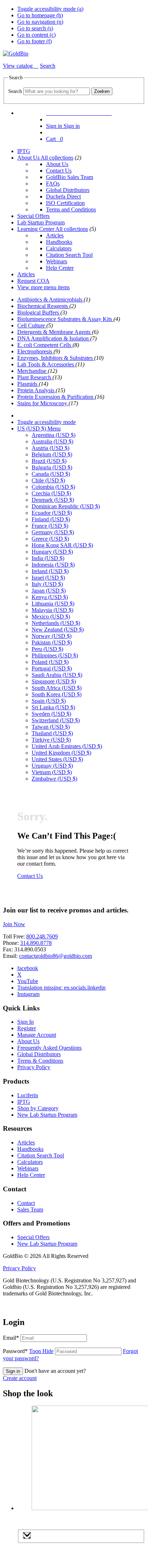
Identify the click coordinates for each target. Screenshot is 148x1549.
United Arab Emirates (67, 746)
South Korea (57, 694)
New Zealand (58, 629)
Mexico (51, 616)
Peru (47, 649)
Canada (51, 474)
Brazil (49, 461)
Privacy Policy (33, 1067)
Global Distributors (67, 190)
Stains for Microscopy (43, 403)
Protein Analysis (36, 390)
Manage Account (36, 1035)
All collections (57, 158)
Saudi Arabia (57, 675)
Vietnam (52, 772)
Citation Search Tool (69, 255)
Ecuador (52, 513)
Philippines (55, 655)
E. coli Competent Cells (45, 345)
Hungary (52, 552)
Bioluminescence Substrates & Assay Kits (65, 319)
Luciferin (27, 1095)
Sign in (13, 1371)
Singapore (54, 681)
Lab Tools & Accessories (46, 364)
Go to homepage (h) (40, 15)
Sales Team (30, 1209)
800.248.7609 (42, 936)
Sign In (25, 1022)
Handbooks (59, 242)
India (48, 558)
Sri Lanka (53, 707)
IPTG (23, 151)
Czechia (51, 493)
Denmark (53, 500)
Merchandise (32, 371)
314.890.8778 (36, 943)
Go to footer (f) (34, 41)
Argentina (53, 435)
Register (26, 1028)
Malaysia (52, 610)
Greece (50, 539)
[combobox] (56, 91)
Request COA (33, 281)
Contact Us (58, 171)
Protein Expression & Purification (56, 397)
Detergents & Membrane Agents (54, 332)
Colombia (53, 487)
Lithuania (53, 604)
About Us (29, 158)
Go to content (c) (36, 35)
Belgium (52, 454)
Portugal (52, 668)
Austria (50, 448)
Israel (48, 578)
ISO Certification (65, 203)
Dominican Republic (66, 506)
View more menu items (43, 287)
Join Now (14, 924)
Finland (51, 519)
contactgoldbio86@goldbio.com (55, 956)
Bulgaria (52, 467)
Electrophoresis (35, 351)
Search (15, 91)
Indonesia (53, 565)
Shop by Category (38, 1108)
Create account (20, 1378)
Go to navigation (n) (40, 22)
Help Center (60, 268)
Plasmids (28, 384)
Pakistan (52, 642)
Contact (26, 1203)
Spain (49, 701)
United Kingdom (61, 753)
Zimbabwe (54, 779)
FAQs (53, 183)
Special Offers (33, 216)
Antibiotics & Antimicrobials (50, 299)
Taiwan (51, 727)
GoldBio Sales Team (69, 177)
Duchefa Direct (63, 196)
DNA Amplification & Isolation (53, 338)
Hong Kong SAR (62, 545)
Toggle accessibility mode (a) (50, 9)
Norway (51, 636)
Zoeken (102, 91)
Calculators (58, 248)
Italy (47, 584)
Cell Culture (31, 325)
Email (11, 1338)
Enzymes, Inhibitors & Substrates (55, 358)
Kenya (50, 597)
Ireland (50, 571)
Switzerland (56, 720)
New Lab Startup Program (47, 1115)
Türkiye (51, 740)
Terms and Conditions (71, 209)
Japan (49, 591)
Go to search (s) (35, 28)
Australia (52, 441)
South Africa (57, 688)
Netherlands (56, 623)
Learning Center (36, 229)
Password (28, 1351)
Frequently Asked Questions (49, 1048)
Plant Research (34, 377)
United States (57, 759)
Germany (53, 532)
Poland (50, 662)
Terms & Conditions (40, 1061)
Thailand (52, 733)
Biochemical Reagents (43, 306)
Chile (48, 480)
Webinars (56, 261)
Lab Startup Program (41, 222)
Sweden (51, 714)
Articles (55, 235)
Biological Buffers (38, 312)
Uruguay (52, 766)
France (50, 526)
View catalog (18, 66)
